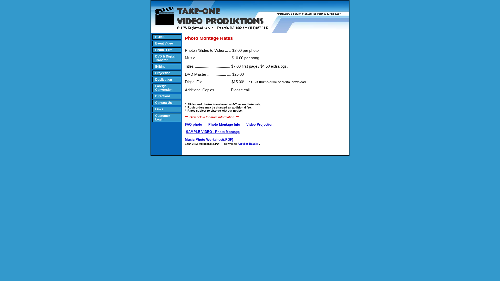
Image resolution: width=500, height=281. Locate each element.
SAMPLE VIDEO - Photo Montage (213, 132)
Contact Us (163, 103)
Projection (162, 73)
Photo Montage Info (224, 124)
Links (159, 109)
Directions (163, 96)
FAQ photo (193, 124)
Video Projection (259, 124)
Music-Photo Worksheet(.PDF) (209, 140)
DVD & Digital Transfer (165, 58)
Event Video (164, 43)
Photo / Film (163, 50)
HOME (160, 37)
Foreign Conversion (163, 88)
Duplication (163, 79)
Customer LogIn (162, 117)
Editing (160, 66)
